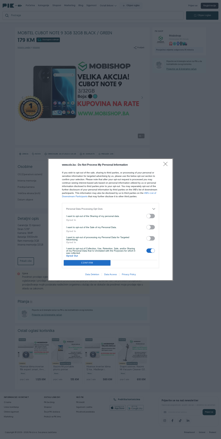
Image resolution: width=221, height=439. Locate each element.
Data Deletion (92, 274)
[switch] (150, 216)
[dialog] (110, 219)
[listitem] (110, 209)
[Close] (166, 165)
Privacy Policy (129, 274)
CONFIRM (87, 263)
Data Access (110, 274)
